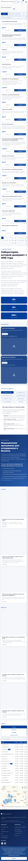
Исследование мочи (21, 392)
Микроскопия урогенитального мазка (12, 196)
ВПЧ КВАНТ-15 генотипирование (10, 78)
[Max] (5, 843)
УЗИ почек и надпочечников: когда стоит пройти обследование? (13, 595)
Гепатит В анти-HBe (7, 109)
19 (22, 240)
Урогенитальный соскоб (7, 395)
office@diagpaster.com (7, 480)
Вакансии (17, 835)
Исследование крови (7, 392)
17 (17, 240)
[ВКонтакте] (2, 843)
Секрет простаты (20, 398)
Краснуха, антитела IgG (8, 155)
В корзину (20, 30)
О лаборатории (4, 827)
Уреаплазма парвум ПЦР (8, 210)
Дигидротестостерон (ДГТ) (9, 182)
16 (15, 240)
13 (7, 240)
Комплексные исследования (14, 13)
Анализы (4, 13)
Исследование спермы (7, 398)
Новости (3, 829)
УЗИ (23, 13)
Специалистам (18, 833)
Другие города (14, 735)
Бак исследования (7, 401)
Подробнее (8, 30)
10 (25, 237)
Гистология (20, 401)
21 (12, 243)
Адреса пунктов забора (20, 827)
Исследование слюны (20, 395)
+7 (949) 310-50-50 (5, 846)
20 (25, 240)
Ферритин (4, 49)
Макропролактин (6, 64)
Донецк (14, 727)
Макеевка (14, 732)
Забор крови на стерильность (10, 225)
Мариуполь (14, 729)
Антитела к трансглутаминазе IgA (10, 94)
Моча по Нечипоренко (8, 124)
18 (20, 240)
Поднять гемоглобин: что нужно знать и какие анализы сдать (12, 557)
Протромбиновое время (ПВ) (9, 21)
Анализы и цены (4, 831)
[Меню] (26, 2)
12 (4, 240)
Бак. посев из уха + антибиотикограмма (12, 169)
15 (12, 240)
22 (15, 243)
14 (10, 240)
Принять (14, 858)
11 (2, 240)
